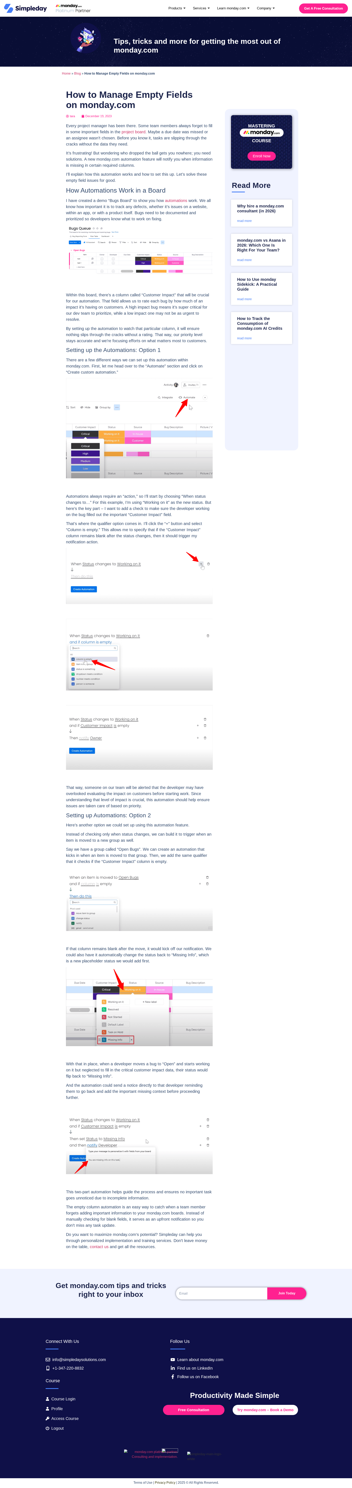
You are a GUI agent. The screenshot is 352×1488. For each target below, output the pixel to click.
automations (176, 200)
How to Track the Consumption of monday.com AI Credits (259, 323)
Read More (244, 221)
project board (133, 132)
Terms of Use (142, 1482)
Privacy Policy (165, 1482)
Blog (77, 73)
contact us (99, 1246)
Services (199, 8)
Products (175, 8)
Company (264, 8)
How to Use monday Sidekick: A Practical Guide (257, 284)
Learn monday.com (231, 8)
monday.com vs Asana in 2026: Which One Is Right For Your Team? (261, 245)
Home (66, 73)
